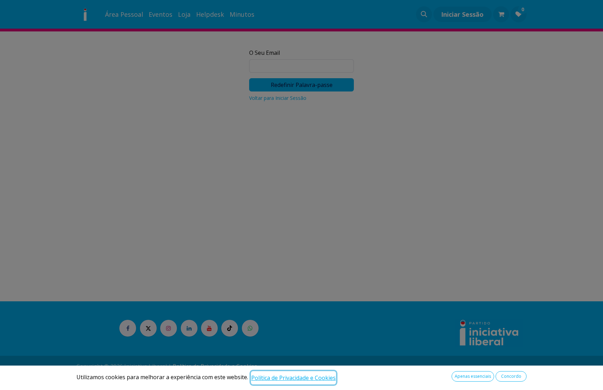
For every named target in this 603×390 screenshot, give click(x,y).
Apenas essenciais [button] (473, 376)
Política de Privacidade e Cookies (293, 378)
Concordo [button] (511, 376)
